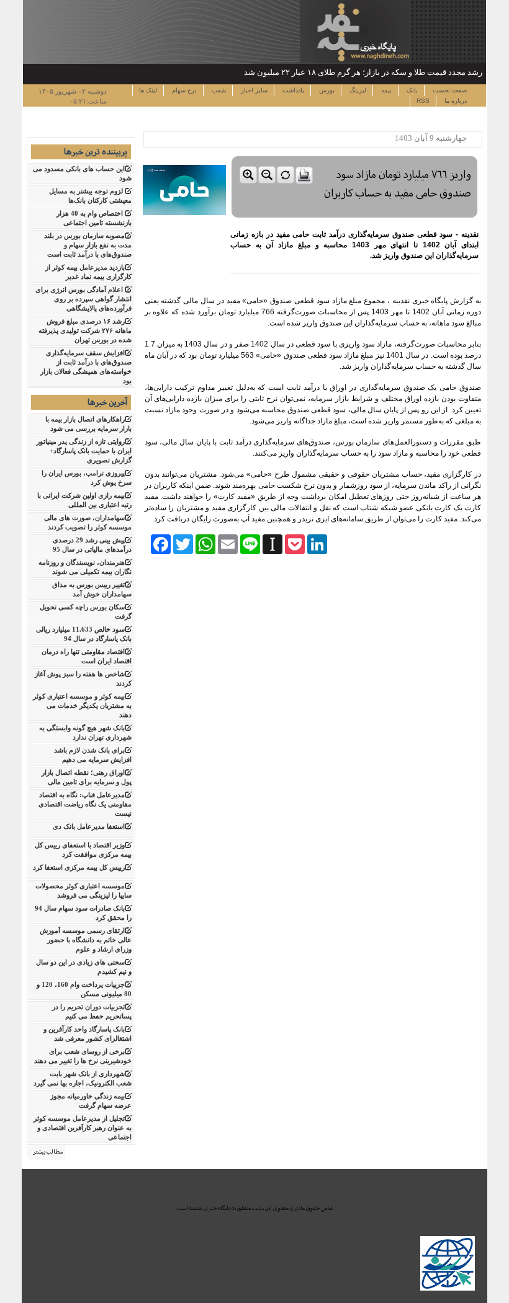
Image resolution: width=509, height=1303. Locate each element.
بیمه (385, 90)
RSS (423, 100)
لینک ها (148, 90)
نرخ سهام (183, 90)
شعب (218, 90)
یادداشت (292, 90)
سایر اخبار (253, 90)
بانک (411, 90)
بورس (326, 90)
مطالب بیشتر (48, 1151)
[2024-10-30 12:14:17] (354, 153)
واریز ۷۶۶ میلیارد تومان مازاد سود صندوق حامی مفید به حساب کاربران (397, 184)
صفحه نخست (449, 90)
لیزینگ (357, 90)
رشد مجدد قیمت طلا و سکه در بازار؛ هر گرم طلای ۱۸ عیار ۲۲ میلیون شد (363, 72)
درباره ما (455, 100)
